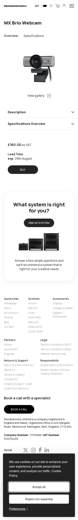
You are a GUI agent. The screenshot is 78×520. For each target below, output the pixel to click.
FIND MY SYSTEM (39, 223)
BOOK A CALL (19, 409)
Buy (22, 169)
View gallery (35, 96)
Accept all (39, 487)
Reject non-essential (39, 499)
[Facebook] (40, 450)
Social (8, 450)
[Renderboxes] (15, 6)
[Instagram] (33, 450)
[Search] (51, 6)
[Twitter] (25, 450)
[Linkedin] (46, 450)
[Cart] (57, 6)
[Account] (64, 6)
